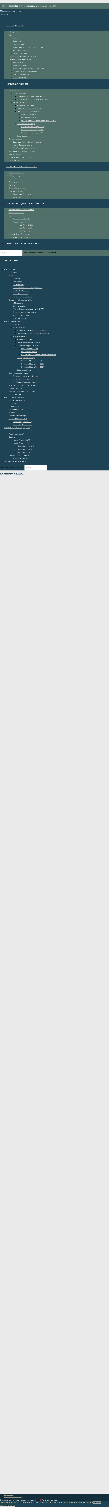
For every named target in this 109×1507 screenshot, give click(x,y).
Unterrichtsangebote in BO (28, 346)
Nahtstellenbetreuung (22, 291)
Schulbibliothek (15, 394)
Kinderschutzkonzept (17, 416)
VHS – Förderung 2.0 (21, 315)
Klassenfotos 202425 (25, 446)
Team (11, 276)
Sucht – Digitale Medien (22, 425)
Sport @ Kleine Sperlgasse (19, 455)
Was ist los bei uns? (16, 434)
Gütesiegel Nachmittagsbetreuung (27, 376)
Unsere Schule (10, 269)
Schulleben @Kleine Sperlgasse (17, 428)
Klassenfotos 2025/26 (21, 440)
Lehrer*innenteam (20, 294)
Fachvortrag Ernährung (22, 422)
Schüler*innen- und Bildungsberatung (28, 288)
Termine (12, 413)
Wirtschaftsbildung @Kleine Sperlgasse (33, 333)
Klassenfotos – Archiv (21, 443)
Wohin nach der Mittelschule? (29, 343)
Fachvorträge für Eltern (18, 419)
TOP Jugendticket (20, 318)
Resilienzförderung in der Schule (22, 391)
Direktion (16, 279)
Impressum (8, 1495)
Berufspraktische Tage (26, 358)
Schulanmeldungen (17, 400)
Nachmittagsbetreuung (18, 373)
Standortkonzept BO (25, 339)
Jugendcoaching (24, 370)
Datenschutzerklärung (13, 1497)
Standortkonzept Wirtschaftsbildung (32, 330)
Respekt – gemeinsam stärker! (25, 312)
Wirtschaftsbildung (20, 327)
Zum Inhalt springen (9, 1)
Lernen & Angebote (12, 321)
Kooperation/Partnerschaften (20, 300)
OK (95, 1502)
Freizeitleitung (18, 285)
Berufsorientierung (20, 337)
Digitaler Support (15, 388)
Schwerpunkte (15, 324)
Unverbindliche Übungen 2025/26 (22, 385)
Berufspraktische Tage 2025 (32, 364)
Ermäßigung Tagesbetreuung (25, 382)
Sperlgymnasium (20, 306)
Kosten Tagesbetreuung (23, 379)
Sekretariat (17, 282)
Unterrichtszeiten (16, 410)
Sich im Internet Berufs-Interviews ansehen (38, 355)
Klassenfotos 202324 (25, 449)
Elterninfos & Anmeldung (14, 397)
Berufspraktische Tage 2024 (32, 367)
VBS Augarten (18, 303)
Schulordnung (14, 403)
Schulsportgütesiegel (21, 458)
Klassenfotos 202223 (25, 452)
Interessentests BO (29, 352)
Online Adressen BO (29, 349)
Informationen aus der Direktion (21, 431)
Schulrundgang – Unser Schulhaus (22, 297)
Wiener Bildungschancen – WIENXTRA (28, 309)
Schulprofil (13, 273)
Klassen (12, 437)
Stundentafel (14, 407)
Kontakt (52, 6)
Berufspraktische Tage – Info (32, 361)
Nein (99, 1502)
